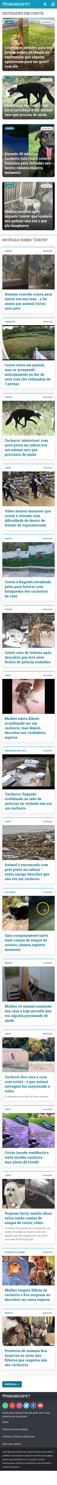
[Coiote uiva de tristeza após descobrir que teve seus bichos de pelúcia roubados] (28, 630)
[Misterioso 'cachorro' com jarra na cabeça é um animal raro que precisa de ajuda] (28, 97)
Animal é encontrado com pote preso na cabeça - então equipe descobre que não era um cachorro (27, 871)
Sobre (5, 1421)
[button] (45, 4)
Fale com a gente (11, 1443)
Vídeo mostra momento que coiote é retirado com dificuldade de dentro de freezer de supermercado (28, 518)
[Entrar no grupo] (5, 1405)
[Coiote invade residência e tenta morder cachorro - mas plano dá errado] (28, 1130)
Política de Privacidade (15, 1429)
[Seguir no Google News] (12, 1405)
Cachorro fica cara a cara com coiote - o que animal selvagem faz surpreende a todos (27, 1084)
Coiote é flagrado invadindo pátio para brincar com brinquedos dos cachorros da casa (28, 589)
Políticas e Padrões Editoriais (18, 1436)
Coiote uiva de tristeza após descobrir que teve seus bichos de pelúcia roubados (28, 657)
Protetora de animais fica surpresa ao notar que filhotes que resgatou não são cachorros (26, 1357)
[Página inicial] (20, 4)
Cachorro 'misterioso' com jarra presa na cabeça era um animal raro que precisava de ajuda (26, 447)
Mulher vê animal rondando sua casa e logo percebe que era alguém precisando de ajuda (28, 1013)
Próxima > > (12, 1384)
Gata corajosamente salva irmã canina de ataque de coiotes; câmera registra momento (26, 942)
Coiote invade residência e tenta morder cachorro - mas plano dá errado (27, 1157)
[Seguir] (19, 1405)
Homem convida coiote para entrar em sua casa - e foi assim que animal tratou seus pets (28, 301)
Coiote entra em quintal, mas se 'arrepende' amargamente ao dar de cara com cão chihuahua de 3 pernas (28, 374)
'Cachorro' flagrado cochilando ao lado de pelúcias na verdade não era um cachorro (28, 801)
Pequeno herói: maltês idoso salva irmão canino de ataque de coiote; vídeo (28, 1218)
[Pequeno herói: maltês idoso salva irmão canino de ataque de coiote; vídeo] (28, 1194)
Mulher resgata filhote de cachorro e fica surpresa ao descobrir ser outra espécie (27, 1295)
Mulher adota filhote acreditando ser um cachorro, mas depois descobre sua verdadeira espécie (25, 728)
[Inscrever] (40, 1405)
